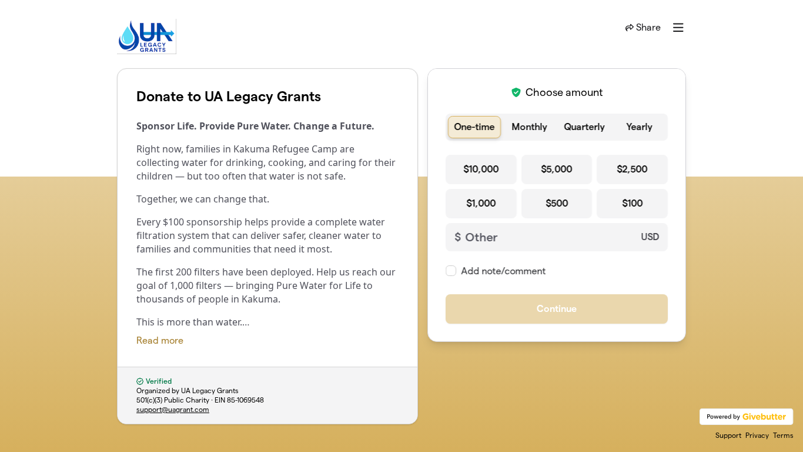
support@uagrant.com (172, 409)
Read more (159, 340)
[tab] (474, 127)
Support (728, 435)
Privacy (757, 435)
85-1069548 (245, 400)
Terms (783, 435)
